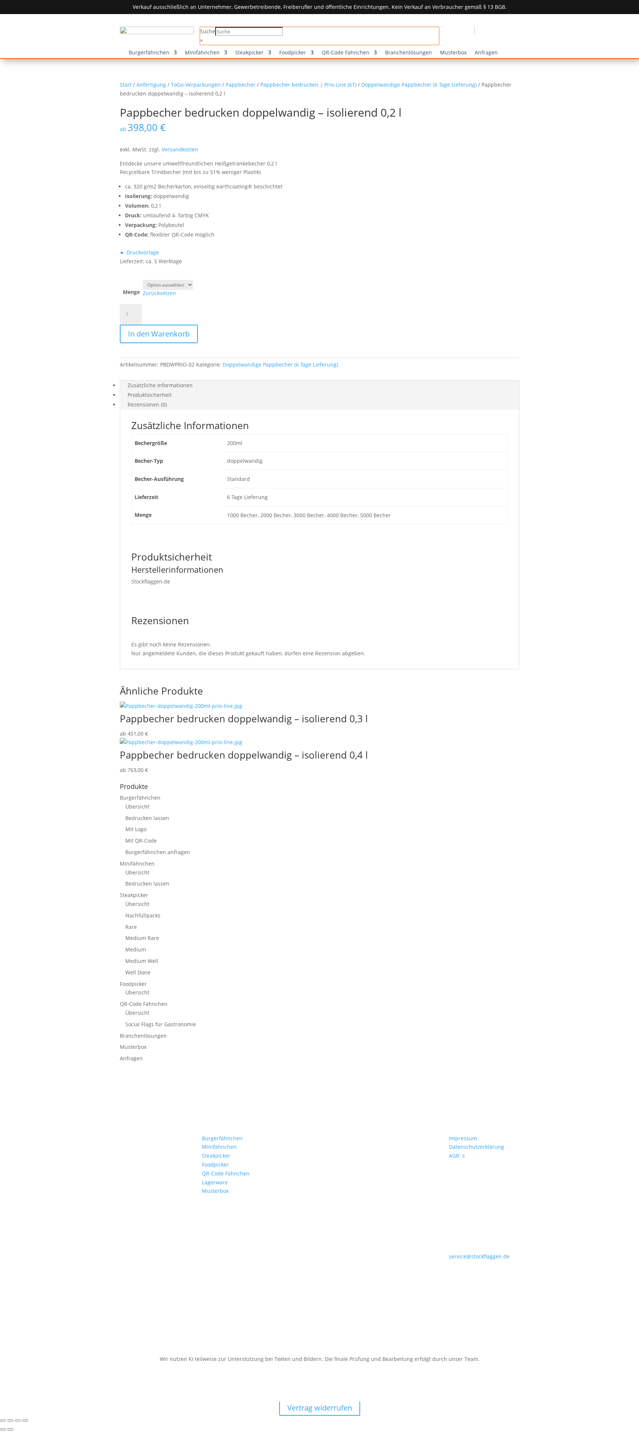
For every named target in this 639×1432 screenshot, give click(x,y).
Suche (207, 31)
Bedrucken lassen (147, 818)
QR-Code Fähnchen (345, 53)
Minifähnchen (202, 53)
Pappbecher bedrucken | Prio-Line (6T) (308, 84)
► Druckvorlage (139, 252)
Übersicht (137, 806)
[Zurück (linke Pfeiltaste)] (3, 1429)
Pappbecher (241, 84)
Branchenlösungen (408, 53)
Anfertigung (151, 84)
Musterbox (453, 53)
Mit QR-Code (141, 840)
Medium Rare (142, 937)
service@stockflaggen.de (479, 1256)
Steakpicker (249, 53)
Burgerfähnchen (149, 53)
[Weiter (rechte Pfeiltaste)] (10, 1429)
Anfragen (486, 53)
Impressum (463, 1138)
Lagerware (215, 1182)
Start (126, 84)
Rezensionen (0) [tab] (147, 404)
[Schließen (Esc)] (25, 1420)
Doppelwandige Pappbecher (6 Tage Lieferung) (419, 84)
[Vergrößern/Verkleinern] (3, 1420)
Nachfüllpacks (142, 915)
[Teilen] (18, 1420)
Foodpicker (292, 53)
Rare (131, 926)
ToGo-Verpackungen (196, 84)
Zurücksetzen (159, 293)
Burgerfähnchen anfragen (157, 852)
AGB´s (457, 1155)
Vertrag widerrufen (319, 1408)
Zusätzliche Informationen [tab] (160, 385)
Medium (135, 949)
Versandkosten (180, 149)
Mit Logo (135, 829)
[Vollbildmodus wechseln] (10, 1420)
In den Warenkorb (159, 334)
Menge (131, 291)
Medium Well (141, 960)
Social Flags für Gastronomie (160, 1024)
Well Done (138, 972)
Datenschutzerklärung (476, 1146)
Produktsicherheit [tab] (150, 394)
